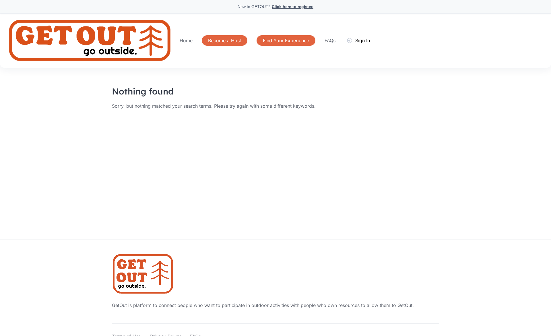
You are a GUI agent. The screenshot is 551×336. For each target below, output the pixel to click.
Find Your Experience (286, 40)
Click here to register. (292, 6)
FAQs (330, 40)
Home (186, 40)
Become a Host (224, 40)
